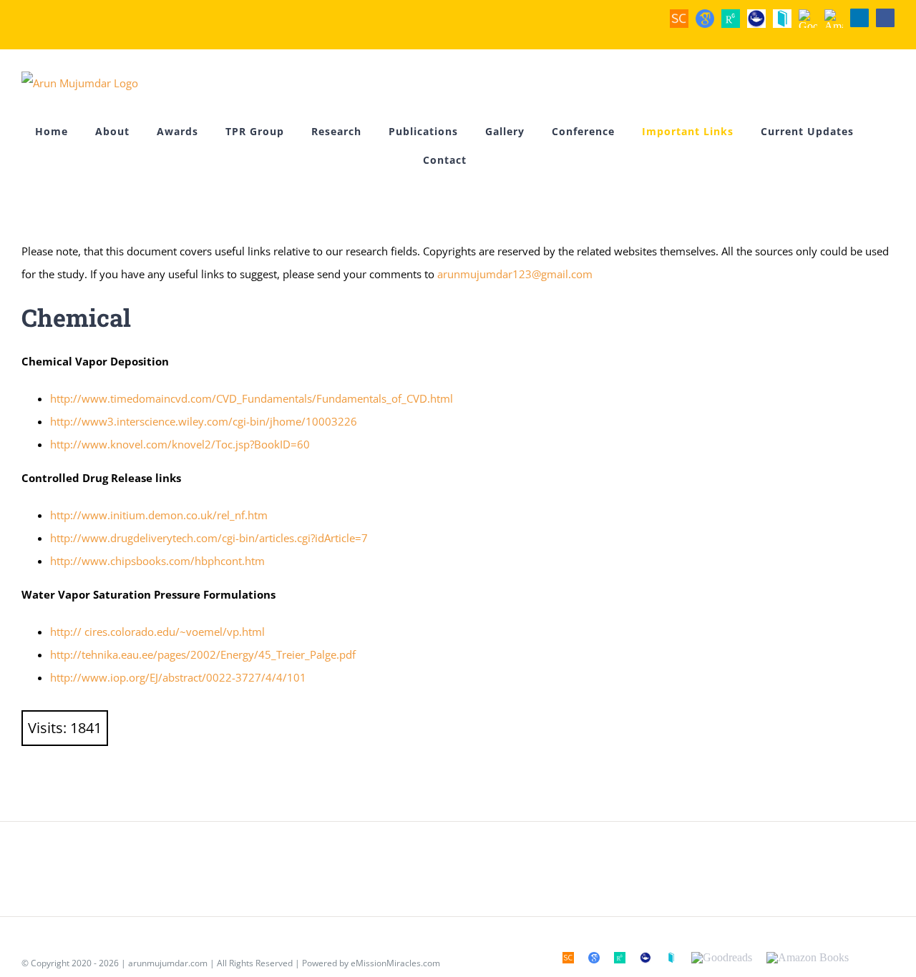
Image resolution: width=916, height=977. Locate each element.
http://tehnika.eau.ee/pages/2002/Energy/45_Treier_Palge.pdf (203, 654)
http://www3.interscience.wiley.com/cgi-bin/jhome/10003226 (203, 421)
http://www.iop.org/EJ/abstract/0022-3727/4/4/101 (178, 677)
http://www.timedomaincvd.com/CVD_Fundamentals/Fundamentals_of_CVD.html (251, 398)
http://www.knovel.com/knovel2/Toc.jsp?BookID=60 (180, 444)
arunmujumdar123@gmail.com (515, 274)
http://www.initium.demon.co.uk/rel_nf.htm (159, 515)
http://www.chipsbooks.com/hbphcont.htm (157, 561)
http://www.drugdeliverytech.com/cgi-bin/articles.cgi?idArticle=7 (209, 538)
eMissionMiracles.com (395, 963)
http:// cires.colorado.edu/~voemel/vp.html (157, 631)
